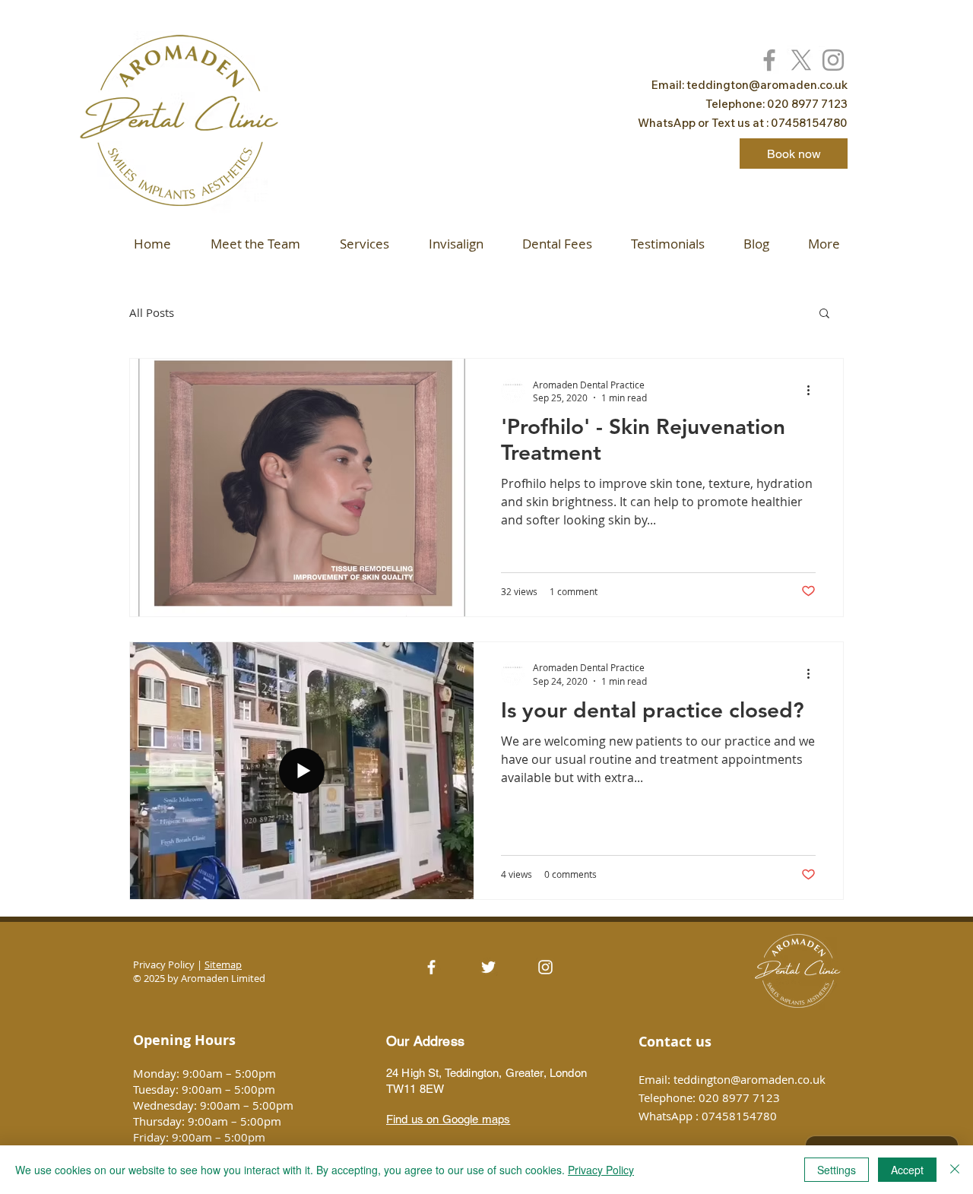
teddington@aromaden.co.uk (767, 85)
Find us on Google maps (448, 1119)
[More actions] (813, 391)
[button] (824, 314)
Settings (836, 1169)
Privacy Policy (601, 1169)
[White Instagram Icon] (545, 967)
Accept (907, 1169)
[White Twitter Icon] (488, 967)
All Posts (151, 312)
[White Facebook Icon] (431, 967)
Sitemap (223, 964)
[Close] (955, 1170)
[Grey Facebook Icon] (769, 60)
